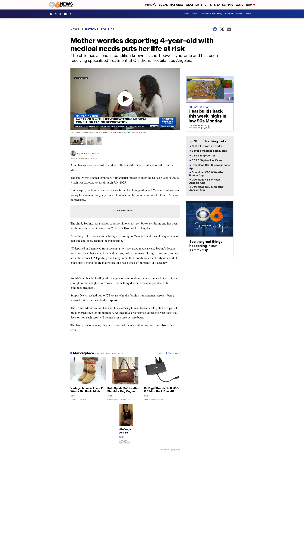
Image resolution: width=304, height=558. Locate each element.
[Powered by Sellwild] (175, 450)
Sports (206, 4)
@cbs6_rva (71, 14)
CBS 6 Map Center (203, 155)
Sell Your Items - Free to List (109, 354)
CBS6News (52, 14)
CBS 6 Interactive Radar (206, 146)
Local (163, 4)
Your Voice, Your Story (211, 13)
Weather (192, 4)
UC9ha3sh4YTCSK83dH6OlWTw (66, 14)
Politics (239, 13)
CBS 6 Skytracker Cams (206, 160)
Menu (149, 4)
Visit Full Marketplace (169, 353)
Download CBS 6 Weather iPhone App (207, 174)
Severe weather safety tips (209, 151)
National (176, 4)
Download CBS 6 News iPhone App (209, 167)
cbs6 (56, 14)
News (187, 13)
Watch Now (244, 4)
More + (249, 13)
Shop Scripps (223, 4)
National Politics (99, 29)
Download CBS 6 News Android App (205, 181)
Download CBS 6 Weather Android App (207, 189)
